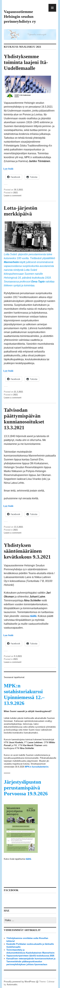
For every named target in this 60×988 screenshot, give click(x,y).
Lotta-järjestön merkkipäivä (20, 211)
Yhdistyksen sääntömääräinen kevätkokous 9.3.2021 (27, 551)
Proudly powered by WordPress (19, 981)
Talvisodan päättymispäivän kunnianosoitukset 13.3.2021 (24, 418)
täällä (33, 616)
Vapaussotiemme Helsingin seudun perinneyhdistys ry (20, 16)
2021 (15, 192)
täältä (28, 859)
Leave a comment (12, 195)
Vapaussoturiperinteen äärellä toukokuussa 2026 (30, 955)
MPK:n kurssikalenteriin (36, 767)
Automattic (12, 984)
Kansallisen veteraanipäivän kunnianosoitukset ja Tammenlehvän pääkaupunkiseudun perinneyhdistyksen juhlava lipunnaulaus (30, 961)
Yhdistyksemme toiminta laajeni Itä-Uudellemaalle (26, 62)
